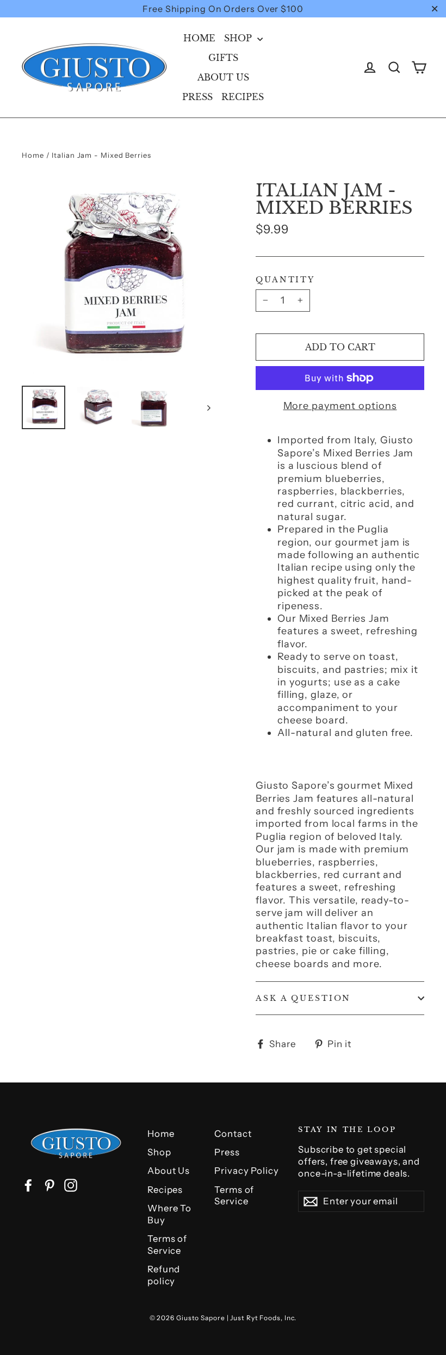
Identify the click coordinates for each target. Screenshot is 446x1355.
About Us (223, 77)
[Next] (208, 407)
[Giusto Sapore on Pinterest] (49, 1185)
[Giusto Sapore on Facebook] (28, 1185)
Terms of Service (167, 1244)
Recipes (242, 96)
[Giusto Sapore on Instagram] (70, 1185)
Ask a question (303, 998)
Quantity (285, 279)
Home (199, 38)
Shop (239, 38)
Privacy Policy (246, 1170)
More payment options (340, 406)
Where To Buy (169, 1214)
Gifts (223, 57)
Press (197, 96)
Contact (232, 1133)
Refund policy (163, 1275)
